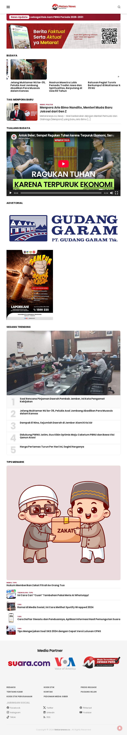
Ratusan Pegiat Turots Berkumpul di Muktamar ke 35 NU (62, 85)
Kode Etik (49, 687)
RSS (48, 717)
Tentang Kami (15, 691)
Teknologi (22, 592)
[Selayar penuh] (116, 192)
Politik (49, 104)
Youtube (87, 712)
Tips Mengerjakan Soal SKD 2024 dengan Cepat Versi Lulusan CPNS (59, 631)
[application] (63, 164)
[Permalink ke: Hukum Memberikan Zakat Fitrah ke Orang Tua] (63, 523)
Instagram (15, 712)
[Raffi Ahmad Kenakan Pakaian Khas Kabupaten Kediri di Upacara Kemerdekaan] (102, 69)
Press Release (88, 687)
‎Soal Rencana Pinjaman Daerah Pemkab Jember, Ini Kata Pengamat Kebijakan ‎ (62, 400)
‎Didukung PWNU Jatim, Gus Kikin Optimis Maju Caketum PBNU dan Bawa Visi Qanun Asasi (67, 436)
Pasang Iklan (88, 691)
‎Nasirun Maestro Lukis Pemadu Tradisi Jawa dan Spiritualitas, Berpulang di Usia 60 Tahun (23, 86)
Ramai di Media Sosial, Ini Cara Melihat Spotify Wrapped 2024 (55, 607)
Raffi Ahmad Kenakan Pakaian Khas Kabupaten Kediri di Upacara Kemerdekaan (100, 86)
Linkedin (51, 712)
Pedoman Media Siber (56, 696)
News (42, 104)
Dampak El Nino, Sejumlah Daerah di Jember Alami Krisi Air (56, 422)
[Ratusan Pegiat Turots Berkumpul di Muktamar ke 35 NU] (63, 69)
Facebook (15, 707)
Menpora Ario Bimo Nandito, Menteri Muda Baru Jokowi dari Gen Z (76, 109)
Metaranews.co (62, 729)
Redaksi (11, 687)
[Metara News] (63, 6)
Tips (15, 582)
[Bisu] (111, 192)
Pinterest (87, 707)
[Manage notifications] (119, 728)
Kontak (48, 691)
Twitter (50, 707)
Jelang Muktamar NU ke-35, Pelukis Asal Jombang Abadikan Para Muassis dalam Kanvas (66, 412)
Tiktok (12, 717)
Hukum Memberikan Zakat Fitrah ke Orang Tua (36, 585)
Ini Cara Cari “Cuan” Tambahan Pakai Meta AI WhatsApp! (53, 595)
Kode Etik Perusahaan (19, 696)
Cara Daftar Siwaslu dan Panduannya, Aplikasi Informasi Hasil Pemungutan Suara (68, 619)
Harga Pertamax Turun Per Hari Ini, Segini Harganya (52, 446)
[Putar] (10, 192)
